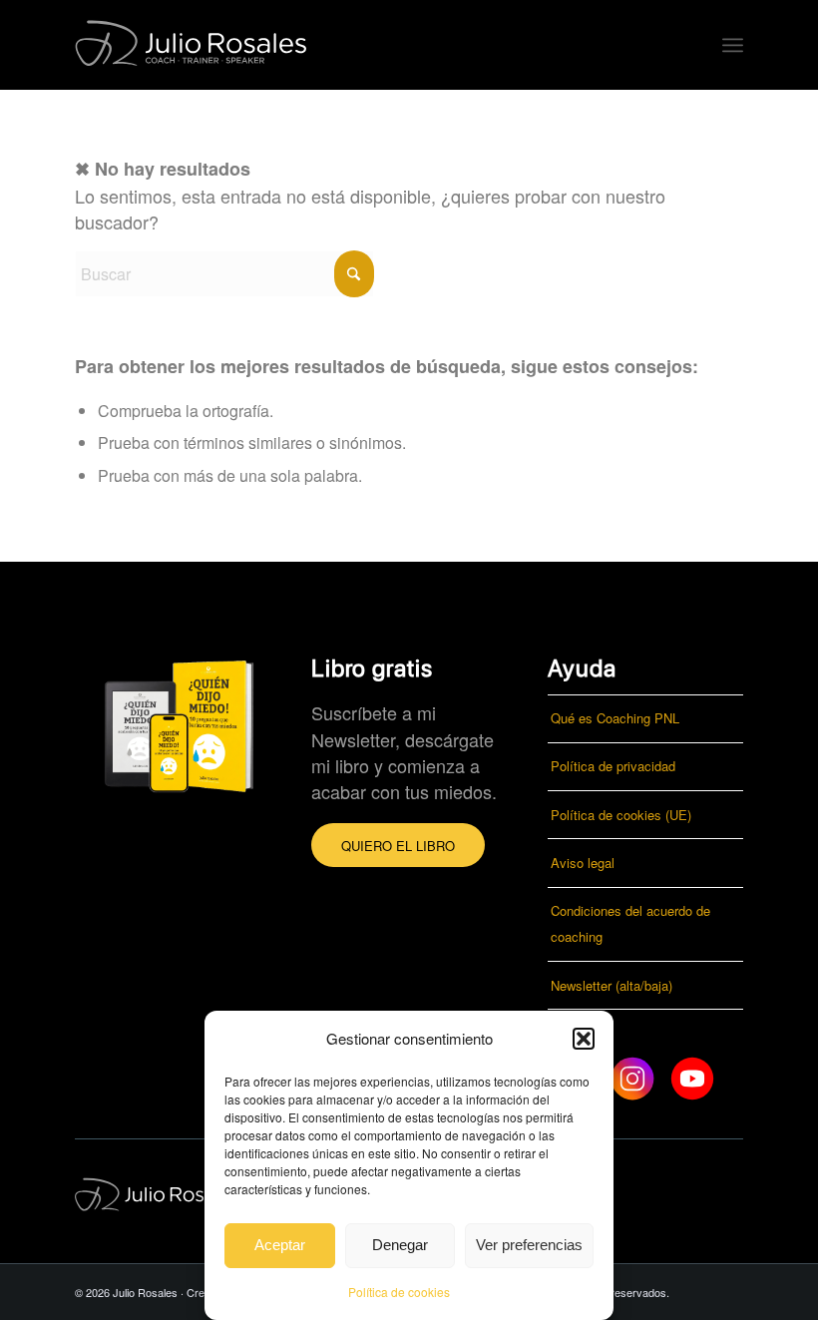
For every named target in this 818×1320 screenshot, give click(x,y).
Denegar (400, 1244)
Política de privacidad (613, 765)
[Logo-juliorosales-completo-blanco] (195, 45)
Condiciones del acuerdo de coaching (630, 923)
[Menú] (732, 45)
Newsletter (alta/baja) (611, 985)
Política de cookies (399, 1291)
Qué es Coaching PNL (615, 717)
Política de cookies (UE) (621, 814)
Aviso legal (582, 862)
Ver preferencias (529, 1244)
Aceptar (279, 1244)
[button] (584, 1039)
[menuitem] (732, 45)
